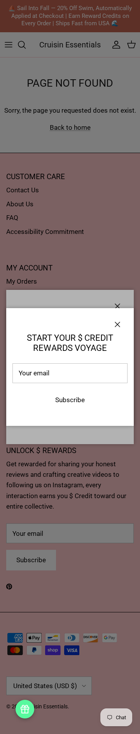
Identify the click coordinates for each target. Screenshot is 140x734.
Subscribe (70, 400)
